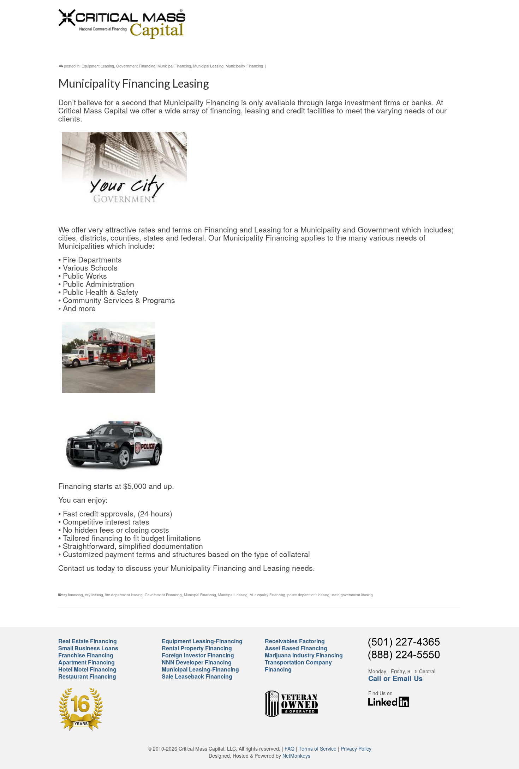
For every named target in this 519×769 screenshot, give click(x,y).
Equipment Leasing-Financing (202, 641)
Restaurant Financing (87, 676)
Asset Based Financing (296, 648)
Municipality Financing (244, 66)
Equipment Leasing (98, 66)
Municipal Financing (174, 66)
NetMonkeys (296, 755)
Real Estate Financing (87, 641)
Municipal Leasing (208, 66)
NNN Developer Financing (197, 662)
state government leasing (352, 594)
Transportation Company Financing (298, 665)
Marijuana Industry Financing (304, 655)
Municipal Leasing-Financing (200, 669)
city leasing (94, 594)
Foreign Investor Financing (198, 655)
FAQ (289, 748)
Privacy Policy (356, 748)
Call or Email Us (395, 678)
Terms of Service (317, 748)
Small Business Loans (88, 648)
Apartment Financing (86, 662)
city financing (72, 594)
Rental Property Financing (197, 648)
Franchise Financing (85, 655)
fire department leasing (124, 594)
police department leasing (308, 594)
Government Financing (135, 66)
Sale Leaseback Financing (197, 676)
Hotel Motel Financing (87, 669)
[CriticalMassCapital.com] (121, 24)
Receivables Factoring (295, 641)
